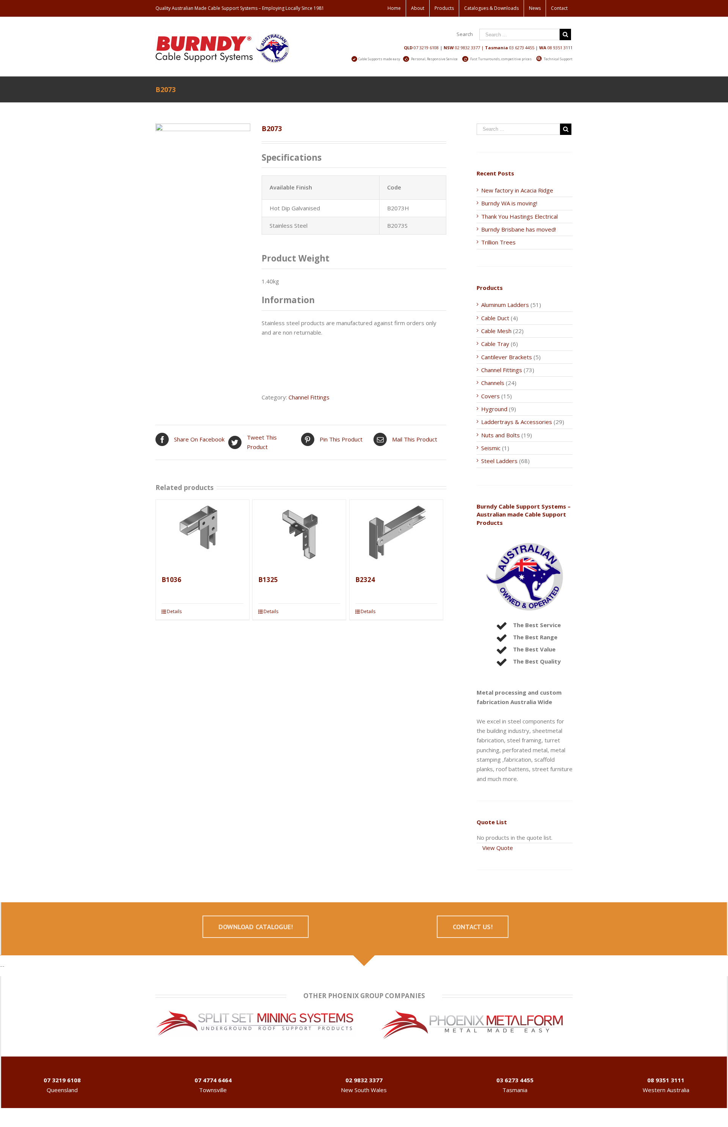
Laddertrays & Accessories (516, 422)
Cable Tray (495, 343)
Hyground (494, 409)
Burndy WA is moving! (509, 203)
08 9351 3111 (560, 47)
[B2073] (202, 164)
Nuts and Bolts (500, 435)
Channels (492, 383)
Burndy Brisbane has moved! (518, 229)
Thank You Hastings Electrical (519, 216)
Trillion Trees (498, 242)
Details (174, 611)
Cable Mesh (496, 331)
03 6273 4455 (521, 47)
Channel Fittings (309, 397)
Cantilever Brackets (506, 357)
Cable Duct (495, 318)
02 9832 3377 (467, 47)
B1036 (171, 579)
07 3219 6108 (426, 47)
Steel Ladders (499, 461)
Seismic (490, 448)
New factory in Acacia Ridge (517, 190)
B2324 (365, 579)
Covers (490, 396)
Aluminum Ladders (505, 304)
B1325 (268, 579)
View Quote (497, 848)
